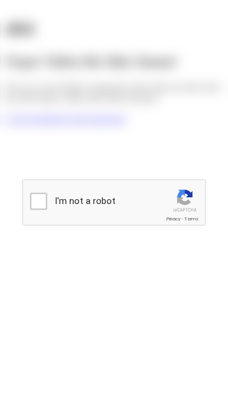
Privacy (173, 219)
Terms (191, 219)
